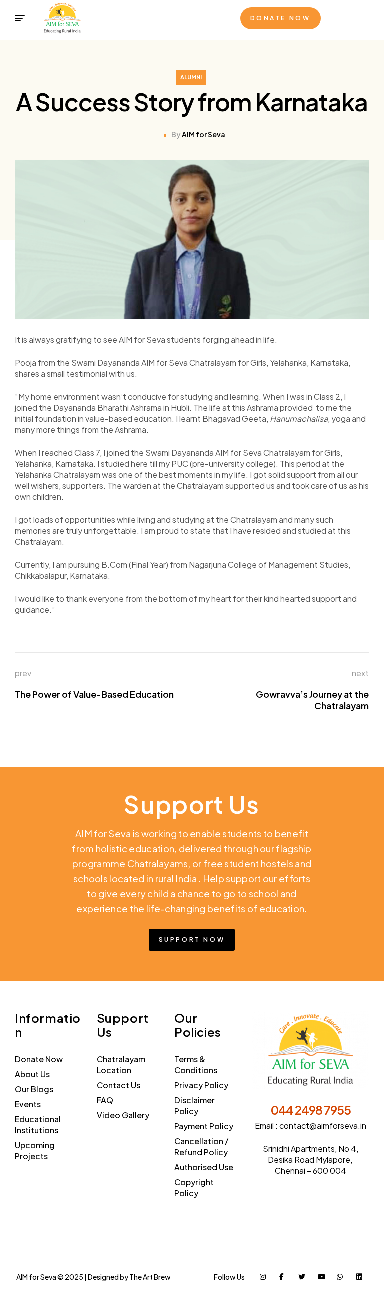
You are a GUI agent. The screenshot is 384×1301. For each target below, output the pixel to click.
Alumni (191, 77)
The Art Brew (150, 1276)
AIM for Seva (204, 134)
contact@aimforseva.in (323, 1125)
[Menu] (20, 18)
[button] (280, 18)
